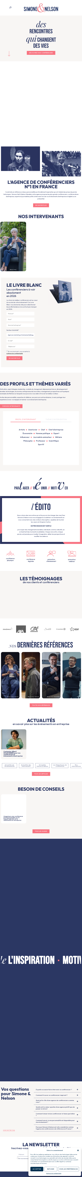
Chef (43, 430)
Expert (56, 433)
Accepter (37, 1169)
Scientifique (54, 441)
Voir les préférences (68, 1169)
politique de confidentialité (14, 353)
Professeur (40, 441)
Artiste (22, 430)
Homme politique (43, 433)
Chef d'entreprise (55, 430)
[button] (78, 1150)
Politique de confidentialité (53, 1173)
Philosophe (27, 441)
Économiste (27, 433)
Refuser (50, 1169)
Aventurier (32, 430)
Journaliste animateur (42, 437)
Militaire (58, 437)
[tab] (25, 419)
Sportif (41, 444)
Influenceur (25, 437)
